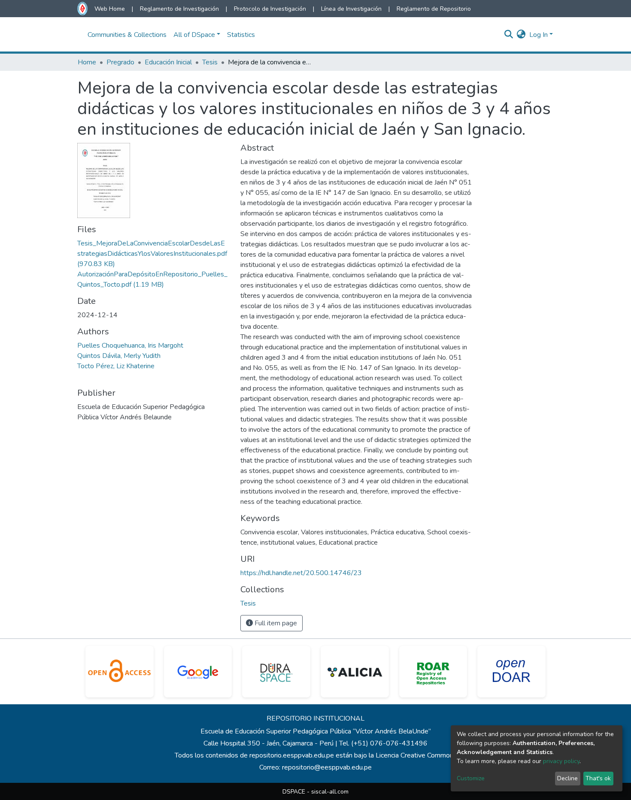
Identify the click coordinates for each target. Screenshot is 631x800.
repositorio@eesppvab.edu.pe (327, 767)
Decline (567, 778)
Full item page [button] (275, 623)
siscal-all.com (330, 792)
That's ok (598, 778)
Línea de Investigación (351, 9)
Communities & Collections (127, 34)
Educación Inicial (168, 62)
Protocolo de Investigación (270, 9)
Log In (538, 34)
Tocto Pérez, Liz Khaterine (116, 366)
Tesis (210, 62)
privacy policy (561, 761)
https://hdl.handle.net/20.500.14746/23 (301, 573)
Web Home (109, 9)
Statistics (241, 34)
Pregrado (120, 62)
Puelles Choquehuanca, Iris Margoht (130, 345)
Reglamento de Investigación (179, 9)
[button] (521, 35)
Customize (471, 778)
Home (87, 62)
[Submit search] (509, 35)
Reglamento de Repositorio (434, 9)
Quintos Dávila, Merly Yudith (119, 356)
